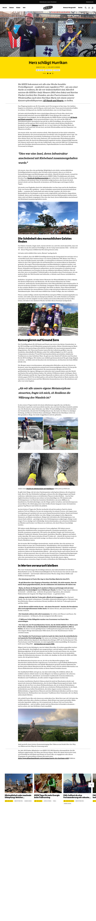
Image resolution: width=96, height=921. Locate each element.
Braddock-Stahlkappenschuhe (37, 178)
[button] (92, 8)
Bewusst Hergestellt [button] (69, 7)
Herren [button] (5, 7)
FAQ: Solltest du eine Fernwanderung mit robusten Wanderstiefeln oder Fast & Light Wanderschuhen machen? (76, 797)
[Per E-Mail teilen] (52, 73)
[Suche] (85, 8)
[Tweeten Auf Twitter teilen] (50, 73)
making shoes (67, 803)
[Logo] (48, 8)
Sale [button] (24, 7)
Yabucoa (35, 125)
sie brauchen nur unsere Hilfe (44, 644)
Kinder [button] (18, 7)
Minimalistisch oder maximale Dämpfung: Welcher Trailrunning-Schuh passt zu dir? (18, 797)
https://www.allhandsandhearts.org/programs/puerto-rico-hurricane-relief (43, 758)
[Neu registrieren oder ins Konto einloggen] (89, 8)
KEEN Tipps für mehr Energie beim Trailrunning (47, 796)
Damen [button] (11, 7)
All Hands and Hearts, (53, 101)
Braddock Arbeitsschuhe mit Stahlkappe (40, 488)
